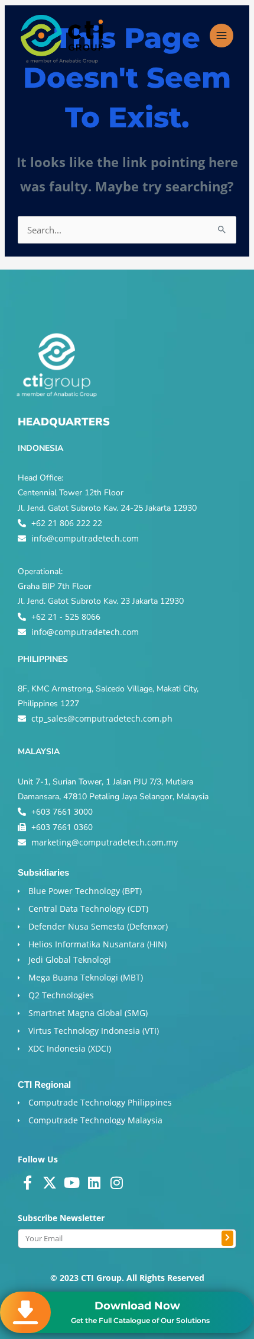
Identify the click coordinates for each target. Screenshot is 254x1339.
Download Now (137, 1305)
